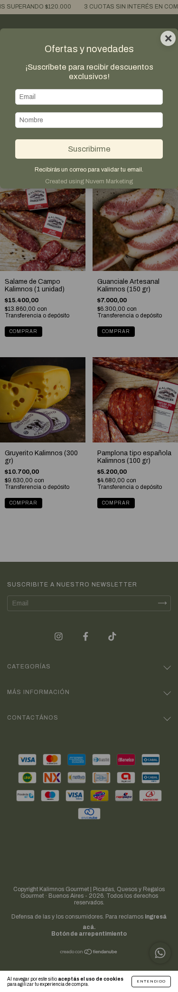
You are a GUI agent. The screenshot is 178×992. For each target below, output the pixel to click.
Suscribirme (89, 148)
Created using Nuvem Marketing (89, 181)
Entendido (151, 981)
